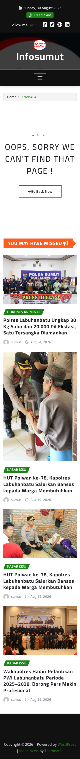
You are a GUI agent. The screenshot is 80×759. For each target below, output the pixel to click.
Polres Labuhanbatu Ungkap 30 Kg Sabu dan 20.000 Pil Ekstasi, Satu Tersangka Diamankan (39, 326)
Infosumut (40, 56)
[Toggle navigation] (40, 78)
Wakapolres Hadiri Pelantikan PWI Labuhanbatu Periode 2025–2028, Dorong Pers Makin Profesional (39, 681)
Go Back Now (41, 191)
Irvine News (29, 750)
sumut (16, 342)
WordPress (67, 744)
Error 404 (29, 97)
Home (11, 97)
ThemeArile (54, 750)
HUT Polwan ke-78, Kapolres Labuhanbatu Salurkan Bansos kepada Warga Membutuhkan (38, 484)
